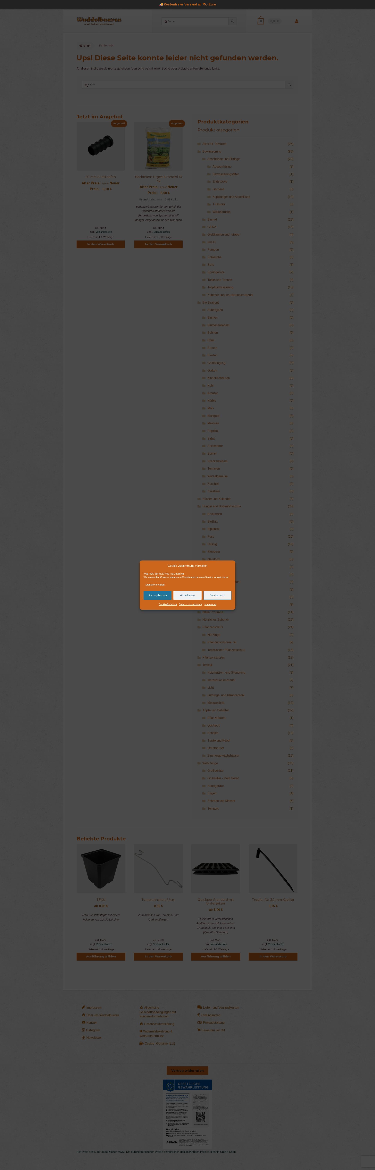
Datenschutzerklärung (191, 604)
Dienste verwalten (155, 584)
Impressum (210, 604)
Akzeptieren (157, 595)
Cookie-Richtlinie (168, 604)
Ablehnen (187, 595)
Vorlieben (217, 595)
